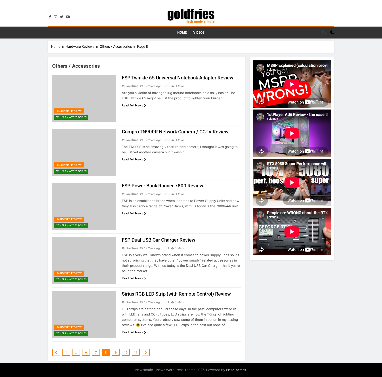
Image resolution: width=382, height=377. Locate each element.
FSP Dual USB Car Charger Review (158, 240)
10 (126, 352)
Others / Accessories (71, 117)
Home (182, 33)
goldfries (132, 86)
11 (136, 352)
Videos (198, 33)
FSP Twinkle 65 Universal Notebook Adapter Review (177, 78)
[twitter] (61, 17)
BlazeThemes (236, 370)
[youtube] (68, 17)
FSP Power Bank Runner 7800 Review (162, 185)
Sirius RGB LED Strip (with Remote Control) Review (176, 294)
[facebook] (50, 17)
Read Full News (132, 105)
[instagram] (55, 17)
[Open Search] (324, 32)
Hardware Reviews (69, 111)
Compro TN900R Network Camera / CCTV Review (175, 132)
